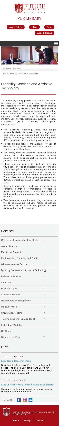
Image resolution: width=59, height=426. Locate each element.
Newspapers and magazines (16, 300)
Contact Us (41, 420)
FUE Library (23, 18)
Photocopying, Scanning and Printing (20, 258)
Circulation (6, 282)
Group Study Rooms (11, 312)
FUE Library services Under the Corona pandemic (27, 384)
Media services (9, 306)
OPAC (34, 27)
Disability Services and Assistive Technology (20, 74)
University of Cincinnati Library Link (19, 240)
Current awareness (11, 294)
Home (8, 69)
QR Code (6, 331)
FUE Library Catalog (11, 325)
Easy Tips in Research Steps (16, 361)
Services (16, 69)
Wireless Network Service (14, 264)
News (49, 27)
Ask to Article (15, 27)
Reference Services (11, 276)
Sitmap (27, 420)
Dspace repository (10, 337)
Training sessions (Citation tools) (18, 319)
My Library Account (11, 252)
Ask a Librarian (44, 33)
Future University (26, 5)
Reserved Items (9, 288)
